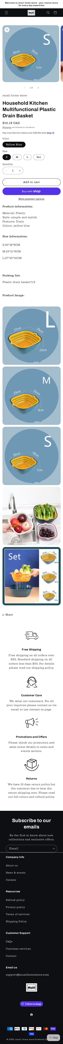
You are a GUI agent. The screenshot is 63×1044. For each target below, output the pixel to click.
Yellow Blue (14, 144)
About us (12, 865)
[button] (6, 12)
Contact (11, 956)
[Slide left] (25, 87)
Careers (11, 879)
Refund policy (15, 900)
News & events (16, 872)
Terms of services (18, 914)
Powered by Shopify (46, 1039)
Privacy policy (15, 907)
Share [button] (9, 614)
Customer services (18, 948)
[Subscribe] (53, 848)
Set (39, 157)
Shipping (6, 127)
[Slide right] (38, 87)
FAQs (9, 941)
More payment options (31, 199)
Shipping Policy (16, 921)
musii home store (24, 1039)
